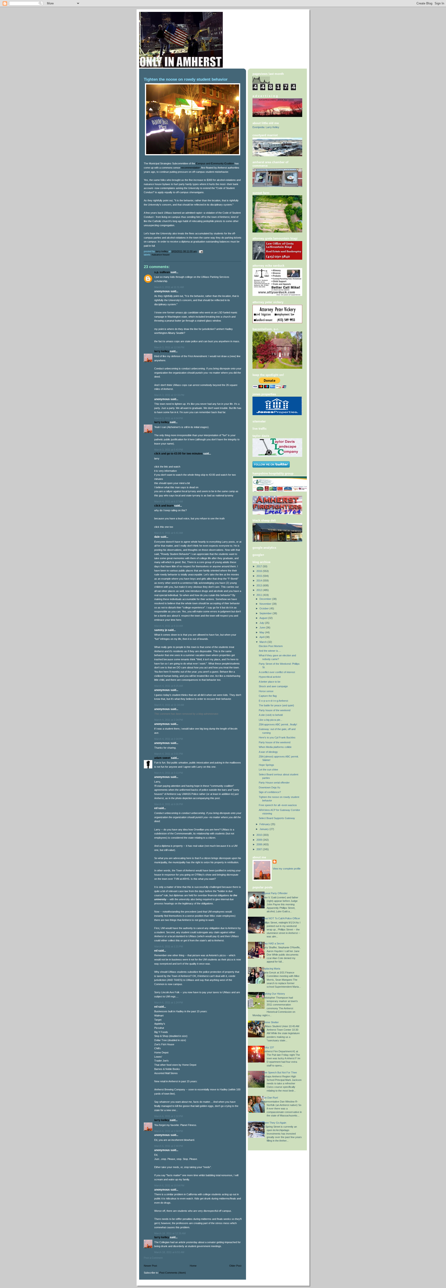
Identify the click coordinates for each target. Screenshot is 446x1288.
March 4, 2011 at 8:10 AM (168, 625)
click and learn (164, 505)
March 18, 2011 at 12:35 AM (170, 1233)
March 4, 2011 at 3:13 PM (168, 772)
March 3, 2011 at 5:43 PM (168, 449)
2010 (259, 834)
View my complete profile (287, 868)
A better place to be (269, 681)
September (265, 613)
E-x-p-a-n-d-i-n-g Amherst (273, 700)
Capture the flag (268, 695)
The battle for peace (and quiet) (276, 705)
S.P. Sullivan (162, 272)
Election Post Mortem (271, 646)
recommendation (190, 167)
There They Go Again (274, 1122)
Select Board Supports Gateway (277, 818)
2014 (259, 580)
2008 (259, 844)
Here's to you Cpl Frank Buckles (277, 737)
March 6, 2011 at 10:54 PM (169, 1185)
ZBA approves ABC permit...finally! (278, 724)
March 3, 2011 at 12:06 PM (169, 347)
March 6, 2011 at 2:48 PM (168, 1146)
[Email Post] (200, 251)
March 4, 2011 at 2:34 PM (168, 719)
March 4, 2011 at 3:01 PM (168, 753)
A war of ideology (268, 751)
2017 (259, 566)
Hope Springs (266, 765)
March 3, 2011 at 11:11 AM (169, 287)
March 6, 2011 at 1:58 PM (168, 1131)
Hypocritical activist (270, 676)
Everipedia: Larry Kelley (266, 127)
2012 (259, 590)
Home (193, 1265)
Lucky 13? (268, 1047)
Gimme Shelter (270, 1022)
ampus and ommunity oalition (215, 163)
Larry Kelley (161, 351)
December (265, 599)
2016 (259, 571)
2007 (259, 849)
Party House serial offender (274, 782)
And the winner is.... (270, 650)
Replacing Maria (271, 968)
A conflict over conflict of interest (277, 672)
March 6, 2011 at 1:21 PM (168, 946)
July (262, 622)
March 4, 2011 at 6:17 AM (168, 501)
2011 (259, 595)
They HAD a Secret (273, 943)
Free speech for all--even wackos (278, 805)
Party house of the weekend (274, 710)
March (263, 642)
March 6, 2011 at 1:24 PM (168, 1002)
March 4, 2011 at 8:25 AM (168, 685)
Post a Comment (153, 1257)
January (264, 829)
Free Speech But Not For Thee (279, 1072)
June (262, 627)
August (263, 618)
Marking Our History (273, 993)
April (262, 637)
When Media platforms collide (275, 747)
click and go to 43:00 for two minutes (178, 453)
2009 (259, 839)
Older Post (235, 1265)
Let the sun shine (268, 769)
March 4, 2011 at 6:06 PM (168, 804)
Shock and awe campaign (273, 686)
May (262, 632)
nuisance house (161, 254)
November (265, 603)
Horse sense (266, 691)
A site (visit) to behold (271, 715)
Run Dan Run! (270, 1097)
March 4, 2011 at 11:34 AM (169, 705)
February (265, 824)
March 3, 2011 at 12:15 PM (169, 395)
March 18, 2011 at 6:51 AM (169, 1252)
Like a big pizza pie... (270, 719)
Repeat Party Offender (275, 893)
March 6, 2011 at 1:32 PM (168, 1116)
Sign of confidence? (270, 792)
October (264, 608)
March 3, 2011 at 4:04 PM (168, 418)
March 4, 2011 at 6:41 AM (168, 532)
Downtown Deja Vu (269, 787)
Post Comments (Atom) (172, 1272)
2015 (259, 575)
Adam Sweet (162, 758)
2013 (259, 585)
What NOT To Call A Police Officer (281, 918)
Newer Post (150, 1265)
